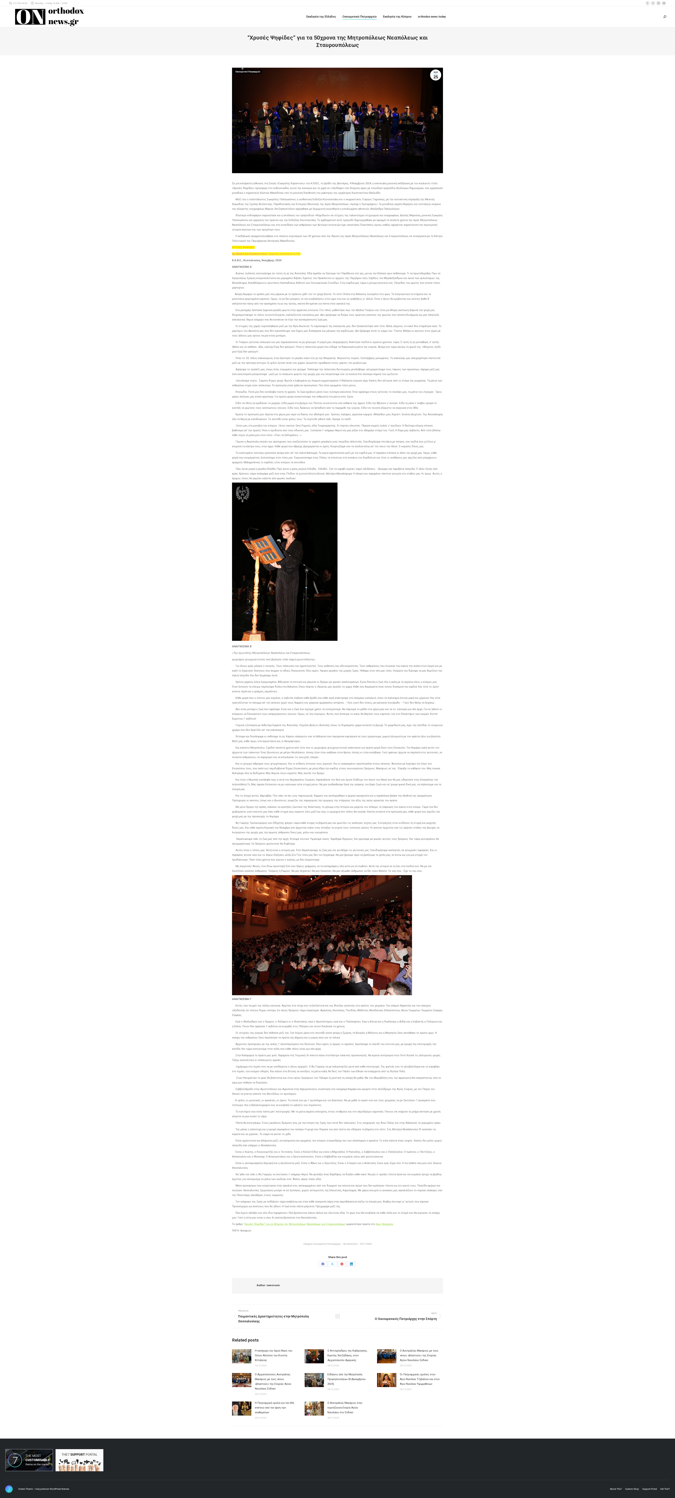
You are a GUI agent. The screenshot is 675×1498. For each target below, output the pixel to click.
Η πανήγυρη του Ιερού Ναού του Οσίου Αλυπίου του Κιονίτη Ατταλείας (273, 1355)
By (350, 1244)
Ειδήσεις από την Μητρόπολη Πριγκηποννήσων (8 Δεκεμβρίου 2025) (346, 1379)
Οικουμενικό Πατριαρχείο (247, 71)
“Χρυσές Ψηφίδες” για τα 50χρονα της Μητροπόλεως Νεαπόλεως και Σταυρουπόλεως (295, 1224)
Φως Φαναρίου (384, 1224)
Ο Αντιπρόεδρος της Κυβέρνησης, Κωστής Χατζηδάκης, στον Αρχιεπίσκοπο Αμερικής (347, 1355)
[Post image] (241, 1356)
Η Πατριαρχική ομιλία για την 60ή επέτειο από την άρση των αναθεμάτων (274, 1407)
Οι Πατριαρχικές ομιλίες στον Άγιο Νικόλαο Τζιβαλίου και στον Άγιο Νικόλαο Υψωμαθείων (420, 1379)
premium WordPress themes (54, 1489)
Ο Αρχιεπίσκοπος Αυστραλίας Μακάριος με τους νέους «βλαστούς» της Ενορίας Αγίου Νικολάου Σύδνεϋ (273, 1381)
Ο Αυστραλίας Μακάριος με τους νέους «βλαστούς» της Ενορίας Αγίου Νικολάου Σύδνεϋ (419, 1355)
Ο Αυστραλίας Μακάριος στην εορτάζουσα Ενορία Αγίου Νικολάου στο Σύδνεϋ (344, 1407)
